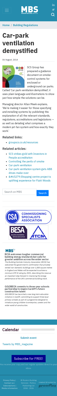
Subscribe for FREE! (28, 358)
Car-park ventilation (20, 165)
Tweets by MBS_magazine (17, 344)
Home (6, 25)
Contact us (9, 383)
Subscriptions (9, 386)
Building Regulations (25, 25)
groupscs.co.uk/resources (23, 142)
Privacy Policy (9, 380)
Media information (10, 388)
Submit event (28, 337)
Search (43, 193)
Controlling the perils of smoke (26, 161)
